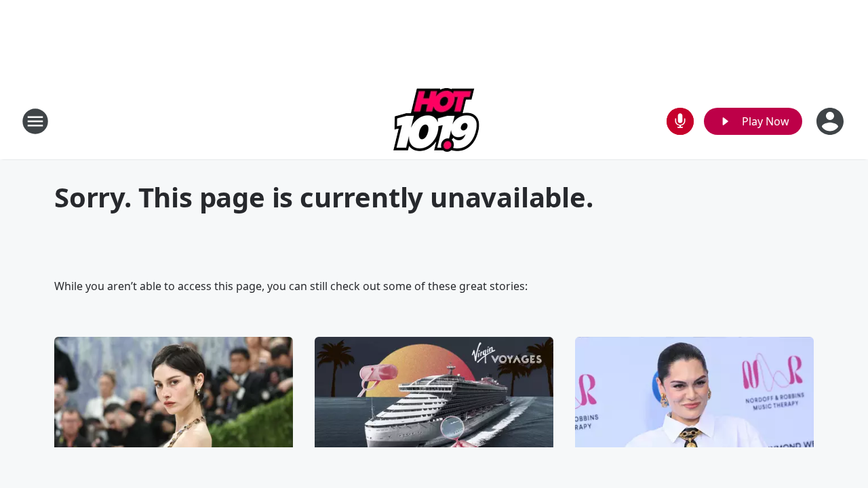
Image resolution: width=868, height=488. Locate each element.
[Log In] (831, 121)
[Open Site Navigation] (35, 121)
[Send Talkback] (680, 121)
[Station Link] (434, 121)
